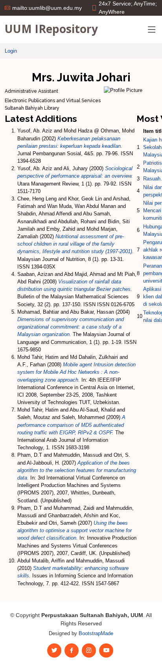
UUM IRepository (51, 28)
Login (11, 51)
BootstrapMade (96, 633)
